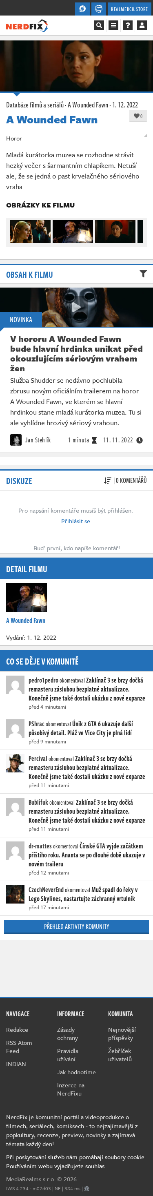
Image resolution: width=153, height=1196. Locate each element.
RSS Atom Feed (19, 1046)
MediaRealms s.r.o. (30, 1178)
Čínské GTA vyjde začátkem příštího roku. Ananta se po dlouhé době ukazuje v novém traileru (87, 855)
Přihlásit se (75, 520)
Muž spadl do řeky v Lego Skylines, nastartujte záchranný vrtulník (83, 894)
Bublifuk (38, 802)
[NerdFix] (27, 25)
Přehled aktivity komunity (76, 926)
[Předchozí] (16, 229)
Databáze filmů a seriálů (35, 104)
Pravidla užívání (67, 1054)
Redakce (17, 1029)
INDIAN (16, 1063)
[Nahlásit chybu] (86, 1188)
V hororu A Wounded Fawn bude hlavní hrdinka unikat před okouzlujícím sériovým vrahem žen (76, 353)
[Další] (137, 229)
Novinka (21, 319)
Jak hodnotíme (76, 1071)
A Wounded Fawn (88, 104)
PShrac (36, 724)
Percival (38, 758)
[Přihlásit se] (142, 25)
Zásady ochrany (67, 1033)
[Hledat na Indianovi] (99, 25)
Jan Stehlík (37, 440)
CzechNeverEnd (46, 890)
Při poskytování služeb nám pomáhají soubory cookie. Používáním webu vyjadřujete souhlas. (76, 1161)
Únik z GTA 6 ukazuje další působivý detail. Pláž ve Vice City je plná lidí (81, 728)
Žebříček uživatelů (120, 1054)
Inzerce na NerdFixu (70, 1089)
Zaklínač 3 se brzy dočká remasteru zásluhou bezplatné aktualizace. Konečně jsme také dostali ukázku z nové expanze (87, 689)
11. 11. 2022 (118, 440)
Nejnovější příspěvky (122, 1033)
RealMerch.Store (129, 9)
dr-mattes (40, 846)
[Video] (77, 307)
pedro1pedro (43, 680)
